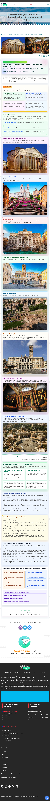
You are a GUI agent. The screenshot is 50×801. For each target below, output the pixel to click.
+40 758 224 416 (6, 718)
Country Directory (6, 748)
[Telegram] (44, 56)
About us (3, 764)
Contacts (3, 770)
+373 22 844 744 (6, 730)
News (2, 761)
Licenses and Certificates (8, 777)
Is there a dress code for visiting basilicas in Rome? (35, 581)
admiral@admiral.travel (34, 711)
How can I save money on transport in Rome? (15, 595)
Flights (43, 672)
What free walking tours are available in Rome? (13, 573)
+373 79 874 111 (6, 735)
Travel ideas (9, 34)
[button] (24, 53)
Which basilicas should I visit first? (36, 577)
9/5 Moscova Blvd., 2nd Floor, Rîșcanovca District (13, 733)
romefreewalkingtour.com (10, 122)
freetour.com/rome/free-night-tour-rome (13, 131)
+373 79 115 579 (6, 740)
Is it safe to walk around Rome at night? (14, 598)
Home (4, 34)
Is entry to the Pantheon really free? (13, 582)
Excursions (27, 672)
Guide (2, 754)
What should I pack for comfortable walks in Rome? (17, 601)
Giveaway (4, 767)
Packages (8, 672)
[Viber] (46, 56)
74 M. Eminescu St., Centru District (10, 728)
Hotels (17, 672)
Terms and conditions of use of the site (12, 774)
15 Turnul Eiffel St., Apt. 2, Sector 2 (10, 713)
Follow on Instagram (25, 610)
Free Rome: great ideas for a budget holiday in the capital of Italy (28, 34)
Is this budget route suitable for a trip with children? (17, 592)
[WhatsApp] (48, 56)
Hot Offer (3, 751)
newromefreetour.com (9, 127)
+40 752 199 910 (6, 716)
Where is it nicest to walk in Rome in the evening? (36, 586)
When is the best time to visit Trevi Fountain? (12, 586)
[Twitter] (42, 56)
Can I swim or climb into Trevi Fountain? (34, 573)
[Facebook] (39, 56)
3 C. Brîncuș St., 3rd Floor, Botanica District (12, 738)
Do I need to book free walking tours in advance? (13, 578)
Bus (35, 672)
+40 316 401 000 (6, 720)
